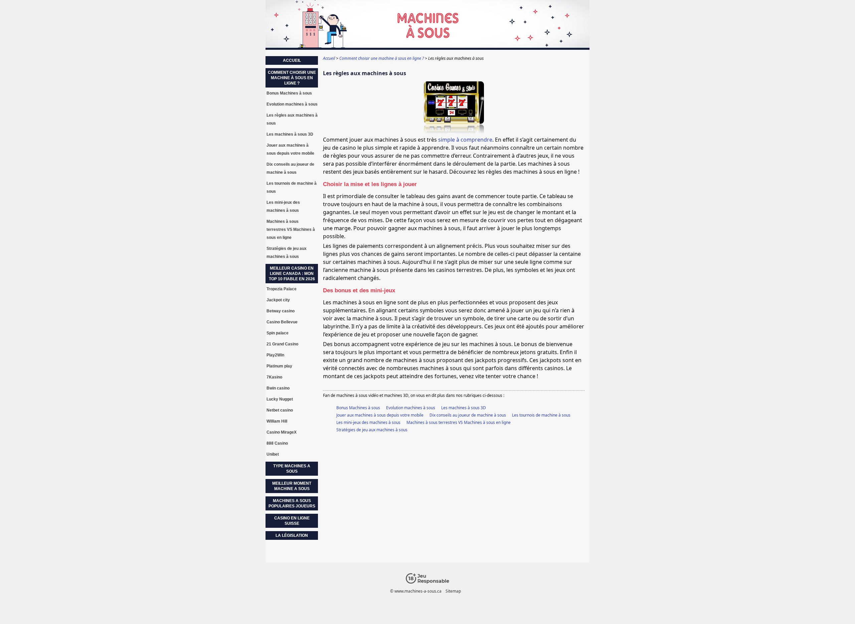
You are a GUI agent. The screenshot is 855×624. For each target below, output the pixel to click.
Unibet (273, 454)
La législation (292, 535)
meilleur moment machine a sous (291, 486)
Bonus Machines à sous (358, 408)
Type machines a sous (291, 469)
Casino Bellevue (282, 322)
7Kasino (274, 377)
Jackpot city (278, 300)
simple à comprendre (465, 139)
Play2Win (275, 355)
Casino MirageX (282, 432)
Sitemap (453, 591)
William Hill (277, 421)
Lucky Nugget (280, 399)
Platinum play (279, 366)
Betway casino (281, 311)
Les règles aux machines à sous (292, 119)
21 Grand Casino (282, 344)
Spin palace (278, 333)
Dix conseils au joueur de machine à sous (468, 415)
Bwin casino (278, 388)
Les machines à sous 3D (463, 408)
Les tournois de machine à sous (541, 415)
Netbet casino (280, 410)
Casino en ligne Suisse (292, 521)
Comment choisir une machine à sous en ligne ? (292, 78)
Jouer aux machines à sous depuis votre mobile (379, 415)
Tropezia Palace (282, 289)
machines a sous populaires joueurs (292, 503)
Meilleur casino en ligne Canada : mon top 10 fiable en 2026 (292, 273)
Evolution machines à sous (410, 408)
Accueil (292, 60)
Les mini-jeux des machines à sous (368, 422)
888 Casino (277, 443)
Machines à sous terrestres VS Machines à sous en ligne (458, 422)
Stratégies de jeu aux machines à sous (371, 430)
